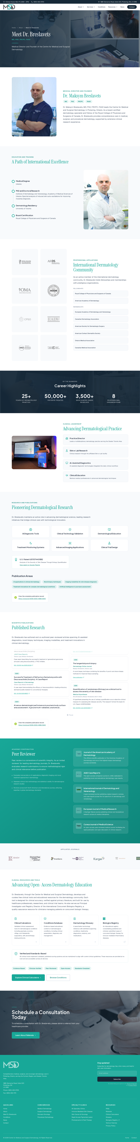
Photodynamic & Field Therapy (82, 1120)
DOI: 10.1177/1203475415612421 (82, 655)
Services (90, 7)
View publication (78, 681)
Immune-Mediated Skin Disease (82, 1111)
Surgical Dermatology (45, 1111)
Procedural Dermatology (45, 1117)
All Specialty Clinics (78, 1109)
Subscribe (117, 1079)
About (80, 7)
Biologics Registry (112, 1120)
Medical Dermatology (45, 1109)
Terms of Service (132, 1084)
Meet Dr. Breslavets (9, 1114)
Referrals (109, 1111)
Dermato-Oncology (44, 1114)
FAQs (107, 1109)
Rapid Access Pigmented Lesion (82, 1117)
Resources (112, 7)
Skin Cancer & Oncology (80, 1114)
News (122, 7)
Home (14, 28)
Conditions (101, 7)
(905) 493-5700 (39, 2)
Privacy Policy (133, 1085)
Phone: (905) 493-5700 (11, 1090)
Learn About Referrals (24, 1035)
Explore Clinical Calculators (27, 977)
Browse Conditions (58, 977)
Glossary (109, 1117)
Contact (132, 7)
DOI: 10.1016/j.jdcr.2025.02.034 (22, 661)
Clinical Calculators (112, 1114)
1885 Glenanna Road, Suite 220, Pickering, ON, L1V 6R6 (118, 2)
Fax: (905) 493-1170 (9, 1093)
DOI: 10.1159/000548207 (21, 690)
